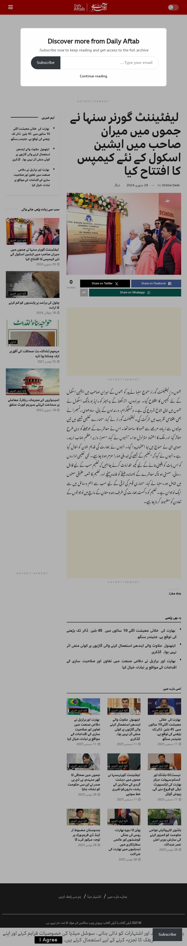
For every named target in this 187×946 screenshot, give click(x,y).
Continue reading (93, 76)
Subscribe (46, 62)
